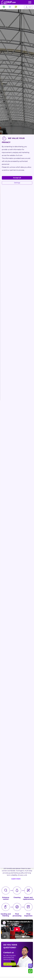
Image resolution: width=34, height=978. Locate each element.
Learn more (16, 879)
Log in (30, 7)
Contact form (9, 964)
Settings (17, 183)
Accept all (17, 178)
